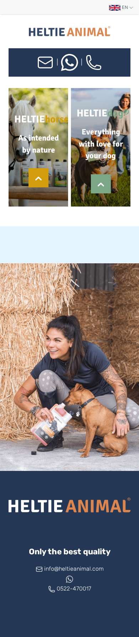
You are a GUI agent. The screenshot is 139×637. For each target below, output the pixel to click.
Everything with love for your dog (101, 144)
